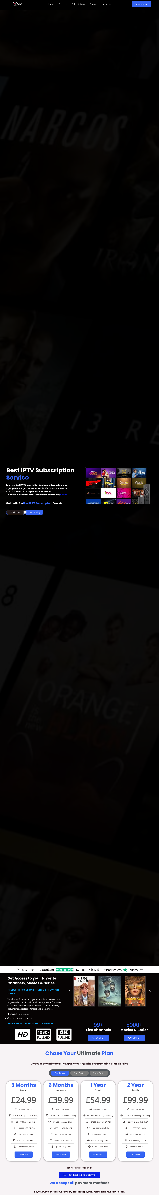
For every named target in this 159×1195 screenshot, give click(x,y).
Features (63, 4)
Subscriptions (78, 4)
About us (106, 4)
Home (51, 4)
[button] (141, 4)
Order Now (23, 1154)
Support (94, 4)
